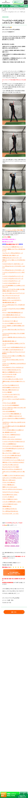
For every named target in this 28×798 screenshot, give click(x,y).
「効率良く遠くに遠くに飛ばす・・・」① (10, 255)
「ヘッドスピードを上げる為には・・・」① (11, 283)
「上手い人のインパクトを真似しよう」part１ (12, 477)
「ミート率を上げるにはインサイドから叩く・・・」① (13, 270)
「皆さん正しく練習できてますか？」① (10, 389)
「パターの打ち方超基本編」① (9, 411)
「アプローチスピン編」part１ (8, 482)
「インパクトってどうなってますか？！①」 (11, 394)
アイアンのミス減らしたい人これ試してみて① (12, 379)
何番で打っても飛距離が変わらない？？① (11, 372)
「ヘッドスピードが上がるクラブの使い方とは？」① (13, 441)
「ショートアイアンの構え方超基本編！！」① (11, 413)
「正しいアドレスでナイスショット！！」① (10, 295)
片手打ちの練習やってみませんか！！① (11, 387)
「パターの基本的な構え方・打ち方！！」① (11, 315)
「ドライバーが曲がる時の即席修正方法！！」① (12, 312)
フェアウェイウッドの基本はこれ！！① (10, 385)
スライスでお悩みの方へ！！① (8, 376)
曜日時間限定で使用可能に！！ (9, 239)
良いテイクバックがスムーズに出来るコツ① (12, 469)
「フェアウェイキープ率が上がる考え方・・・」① (12, 253)
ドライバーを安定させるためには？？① (11, 298)
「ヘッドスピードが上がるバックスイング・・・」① (12, 278)
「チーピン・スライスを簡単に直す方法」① (11, 455)
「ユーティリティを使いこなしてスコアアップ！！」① (13, 293)
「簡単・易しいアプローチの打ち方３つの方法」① (13, 462)
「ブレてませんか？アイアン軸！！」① (10, 321)
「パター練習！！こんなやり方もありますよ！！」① (12, 349)
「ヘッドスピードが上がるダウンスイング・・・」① (12, 276)
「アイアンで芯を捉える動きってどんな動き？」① (13, 430)
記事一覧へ (14, 612)
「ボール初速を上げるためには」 (9, 508)
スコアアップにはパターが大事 (9, 374)
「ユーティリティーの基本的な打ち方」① (11, 434)
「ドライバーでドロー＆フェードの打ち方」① (12, 439)
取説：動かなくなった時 (7, 241)
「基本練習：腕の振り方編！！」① (9, 302)
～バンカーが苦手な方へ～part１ (11, 501)
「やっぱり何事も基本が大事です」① (10, 457)
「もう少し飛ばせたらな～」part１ (9, 396)
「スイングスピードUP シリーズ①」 (10, 513)
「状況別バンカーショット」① (8, 437)
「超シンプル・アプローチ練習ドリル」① (11, 453)
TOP (2, 8)
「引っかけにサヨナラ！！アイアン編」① (10, 467)
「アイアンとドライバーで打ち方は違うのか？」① (12, 446)
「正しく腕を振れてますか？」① (9, 432)
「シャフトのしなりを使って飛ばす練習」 (14, 230)
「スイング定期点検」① (7, 450)
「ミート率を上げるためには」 (10, 511)
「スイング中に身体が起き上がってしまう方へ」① (13, 448)
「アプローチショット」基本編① (9, 403)
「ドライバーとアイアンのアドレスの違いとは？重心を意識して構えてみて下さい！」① (13, 290)
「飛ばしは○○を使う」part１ (9, 480)
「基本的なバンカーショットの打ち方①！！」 (11, 300)
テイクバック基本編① (7, 392)
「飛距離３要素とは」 (6, 506)
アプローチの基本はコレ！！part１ (10, 499)
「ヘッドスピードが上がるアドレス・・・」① (11, 281)
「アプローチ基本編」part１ (8, 484)
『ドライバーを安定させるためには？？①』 (11, 369)
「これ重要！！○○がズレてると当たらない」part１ (13, 475)
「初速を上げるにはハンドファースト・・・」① (12, 257)
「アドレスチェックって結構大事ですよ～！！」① (12, 247)
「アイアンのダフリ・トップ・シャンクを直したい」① (13, 460)
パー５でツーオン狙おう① (8, 497)
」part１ (10, 492)
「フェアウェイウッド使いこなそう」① (10, 464)
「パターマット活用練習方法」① (9, 444)
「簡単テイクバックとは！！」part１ (9, 487)
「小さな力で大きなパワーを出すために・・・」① (12, 264)
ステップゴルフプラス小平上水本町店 (17, 8)
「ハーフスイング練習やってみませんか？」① (12, 416)
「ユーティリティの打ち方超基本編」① (10, 405)
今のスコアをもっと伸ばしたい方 (22, 796)
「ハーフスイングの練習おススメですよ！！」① (12, 323)
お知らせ (4, 10)
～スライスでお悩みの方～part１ (9, 504)
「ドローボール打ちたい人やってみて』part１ (12, 489)
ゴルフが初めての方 (23, 793)
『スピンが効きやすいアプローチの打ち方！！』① (12, 367)
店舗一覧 (6, 8)
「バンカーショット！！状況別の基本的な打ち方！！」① (13, 347)
